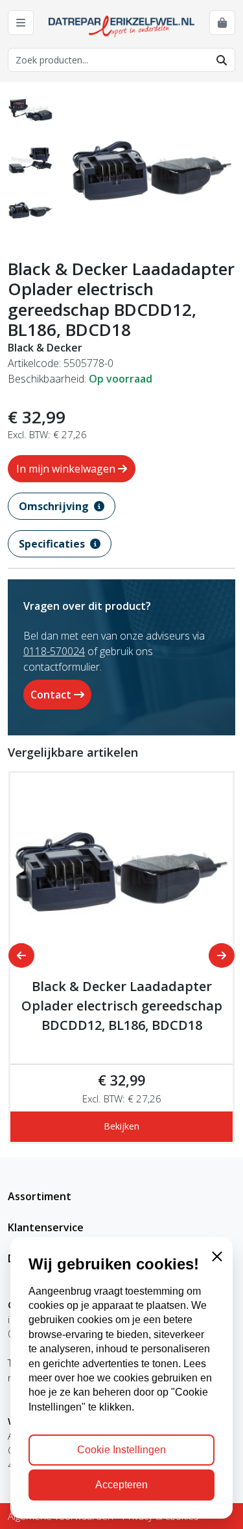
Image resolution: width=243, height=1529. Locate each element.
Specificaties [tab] (53, 544)
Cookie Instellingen (121, 1449)
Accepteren (121, 1484)
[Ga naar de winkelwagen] (222, 22)
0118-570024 (54, 651)
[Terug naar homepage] (122, 25)
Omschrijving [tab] (55, 506)
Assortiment (39, 1196)
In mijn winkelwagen (67, 469)
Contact (52, 694)
